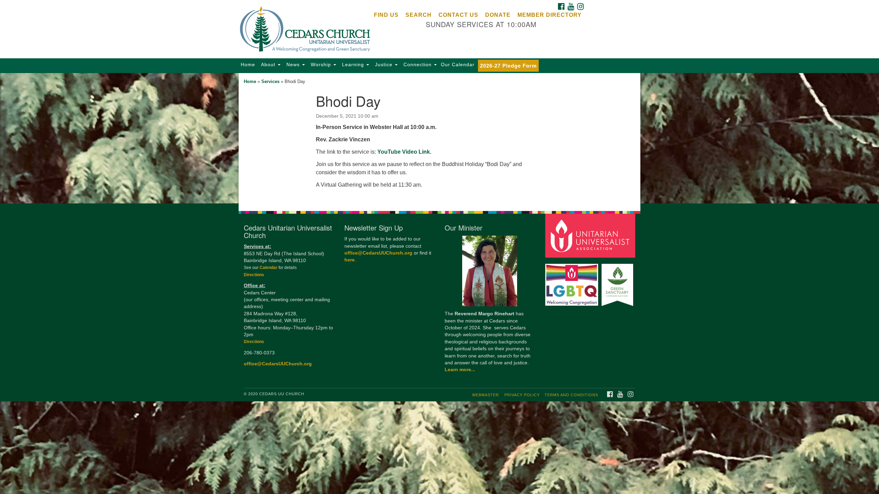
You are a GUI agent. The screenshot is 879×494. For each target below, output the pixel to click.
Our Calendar (458, 64)
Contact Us (458, 15)
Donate (498, 15)
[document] (439, 138)
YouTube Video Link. (404, 152)
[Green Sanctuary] (618, 281)
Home (248, 64)
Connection (417, 64)
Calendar (269, 267)
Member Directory (549, 15)
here (349, 259)
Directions (254, 274)
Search (419, 15)
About (268, 64)
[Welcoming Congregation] (572, 281)
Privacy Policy (522, 395)
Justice (383, 64)
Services (270, 81)
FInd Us (386, 15)
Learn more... (460, 369)
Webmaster (485, 395)
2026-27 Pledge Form (508, 66)
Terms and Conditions (571, 395)
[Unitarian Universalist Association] (591, 235)
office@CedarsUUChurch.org (278, 363)
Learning (353, 64)
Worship (321, 64)
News (293, 64)
